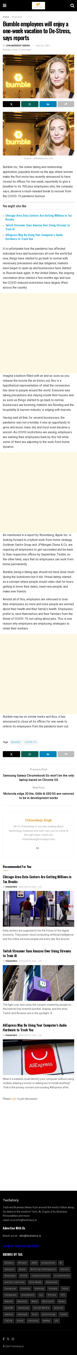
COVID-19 (30, 742)
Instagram (11, 1295)
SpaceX (58, 1307)
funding (25, 1288)
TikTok (8, 1320)
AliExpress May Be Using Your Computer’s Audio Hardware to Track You (34, 237)
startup (9, 1314)
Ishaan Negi (11, 887)
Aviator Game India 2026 (21, 1246)
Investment (27, 1295)
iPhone (52, 1295)
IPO (63, 1295)
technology (48, 1314)
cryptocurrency (41, 1275)
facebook (10, 1288)
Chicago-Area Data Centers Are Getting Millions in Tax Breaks (38, 217)
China (23, 1275)
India (65, 1288)
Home (6, 17)
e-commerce (62, 1275)
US (56, 1320)
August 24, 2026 (28, 887)
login (14, 1099)
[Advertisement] (38, 333)
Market (9, 1301)
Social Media (41, 1307)
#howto (22, 1262)
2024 (34, 1262)
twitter (46, 1320)
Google (53, 1288)
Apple (22, 1269)
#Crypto (9, 1262)
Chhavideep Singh (18, 45)
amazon (9, 1269)
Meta (35, 1301)
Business (17, 17)
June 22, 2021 (42, 45)
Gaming (39, 1288)
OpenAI (9, 1307)
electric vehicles (14, 1282)
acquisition (48, 1262)
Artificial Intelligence (43, 1269)
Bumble (16, 742)
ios (41, 1295)
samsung (23, 1307)
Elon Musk (35, 1282)
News (61, 1301)
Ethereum (51, 1282)
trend (20, 1320)
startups (22, 1314)
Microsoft (48, 1301)
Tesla (63, 1314)
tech (34, 1314)
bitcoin (65, 1269)
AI (61, 1262)
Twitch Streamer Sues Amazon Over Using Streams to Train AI (37, 227)
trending (33, 1320)
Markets (22, 1301)
